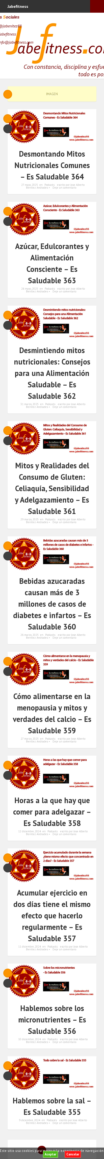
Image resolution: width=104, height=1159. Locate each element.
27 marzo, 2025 (30, 738)
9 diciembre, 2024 (29, 1120)
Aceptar (50, 1154)
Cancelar (72, 1154)
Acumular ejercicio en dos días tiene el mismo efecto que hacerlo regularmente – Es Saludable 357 (52, 915)
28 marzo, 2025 (29, 635)
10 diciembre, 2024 (29, 1039)
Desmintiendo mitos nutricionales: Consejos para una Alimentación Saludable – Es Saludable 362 (52, 373)
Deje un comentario (64, 187)
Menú (97, 6)
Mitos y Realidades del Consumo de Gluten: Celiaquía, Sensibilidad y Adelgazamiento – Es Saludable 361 (52, 488)
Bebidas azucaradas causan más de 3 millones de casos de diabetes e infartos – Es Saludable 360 (52, 604)
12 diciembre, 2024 (29, 831)
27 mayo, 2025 (29, 185)
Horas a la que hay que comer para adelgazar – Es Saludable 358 (52, 811)
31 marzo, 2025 (29, 404)
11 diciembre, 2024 (29, 946)
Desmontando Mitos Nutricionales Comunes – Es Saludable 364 (52, 165)
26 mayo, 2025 (29, 288)
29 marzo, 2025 (29, 519)
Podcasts (49, 185)
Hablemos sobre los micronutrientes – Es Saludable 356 (52, 1019)
